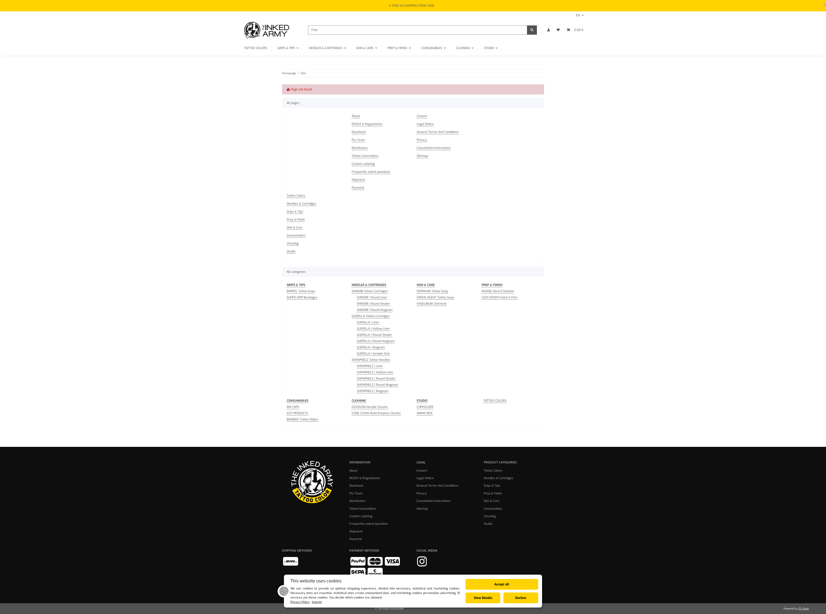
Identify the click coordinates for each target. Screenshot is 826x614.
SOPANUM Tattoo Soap (432, 291)
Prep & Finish (296, 220)
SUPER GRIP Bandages (302, 297)
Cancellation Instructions (434, 148)
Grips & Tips (295, 212)
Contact (422, 116)
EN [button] (578, 15)
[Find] (532, 30)
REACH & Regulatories (367, 124)
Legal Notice (425, 124)
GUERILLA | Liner (368, 322)
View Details (483, 598)
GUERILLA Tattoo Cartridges (371, 316)
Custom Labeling (363, 164)
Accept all (501, 584)
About (356, 116)
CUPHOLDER (425, 407)
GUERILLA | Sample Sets (373, 354)
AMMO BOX (425, 413)
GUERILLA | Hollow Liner (373, 329)
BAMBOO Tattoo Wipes (302, 419)
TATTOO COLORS (494, 401)
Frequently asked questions (371, 172)
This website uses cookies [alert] (316, 581)
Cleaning (293, 243)
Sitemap (422, 156)
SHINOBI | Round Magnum (375, 310)
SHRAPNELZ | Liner (370, 366)
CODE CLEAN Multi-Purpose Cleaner (376, 413)
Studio (291, 251)
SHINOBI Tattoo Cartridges (370, 291)
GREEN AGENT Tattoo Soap (435, 297)
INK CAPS (293, 407)
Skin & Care (294, 227)
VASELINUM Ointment (432, 304)
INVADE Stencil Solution (498, 291)
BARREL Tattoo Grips (301, 291)
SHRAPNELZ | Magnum (372, 391)
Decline (520, 598)
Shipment (358, 180)
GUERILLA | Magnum (371, 347)
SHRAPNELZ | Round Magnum (377, 385)
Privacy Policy (300, 602)
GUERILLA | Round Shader (374, 335)
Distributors (360, 148)
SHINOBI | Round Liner (372, 297)
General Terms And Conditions (438, 132)
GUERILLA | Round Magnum (376, 341)
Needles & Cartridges (301, 204)
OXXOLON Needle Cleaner (370, 407)
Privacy (422, 140)
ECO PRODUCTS (297, 413)
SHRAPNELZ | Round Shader (376, 378)
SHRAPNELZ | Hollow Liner (375, 372)
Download (358, 132)
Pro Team (358, 140)
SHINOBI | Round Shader (373, 304)
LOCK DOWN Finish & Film (499, 297)
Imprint (317, 602)
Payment (358, 188)
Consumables (296, 235)
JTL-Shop (803, 608)
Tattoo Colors (296, 196)
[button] (548, 30)
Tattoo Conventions (365, 156)
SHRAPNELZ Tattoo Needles (371, 360)
